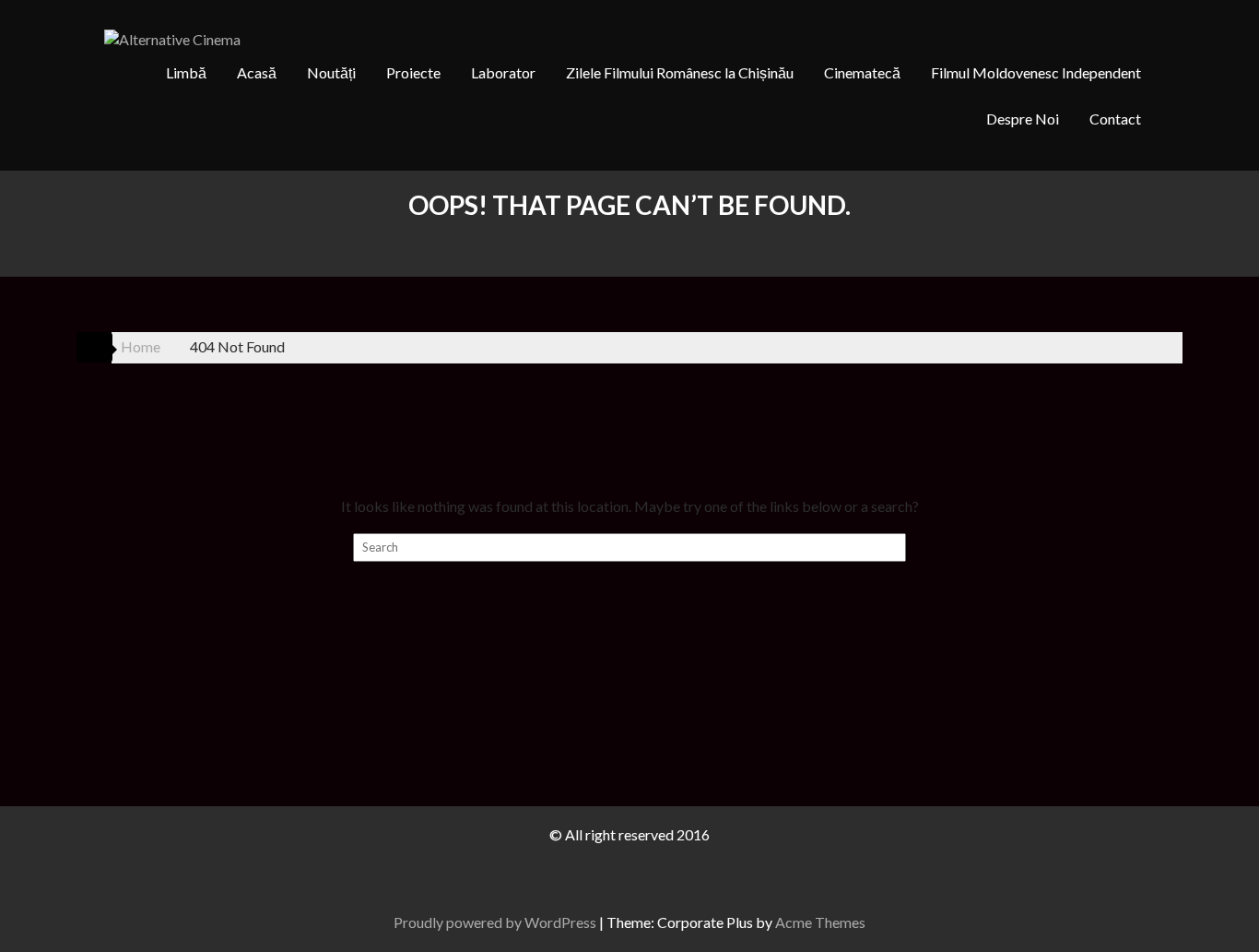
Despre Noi (1022, 118)
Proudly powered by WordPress (495, 922)
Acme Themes (820, 922)
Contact (1115, 118)
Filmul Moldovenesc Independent (1036, 72)
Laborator (503, 72)
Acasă (257, 72)
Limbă (186, 72)
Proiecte (413, 72)
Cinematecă (862, 72)
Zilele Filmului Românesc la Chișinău (680, 72)
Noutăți (331, 72)
